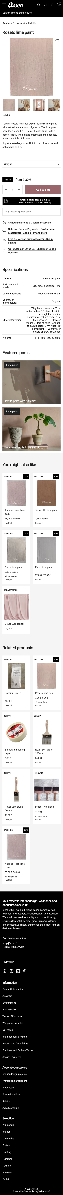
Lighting (7, 1152)
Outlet (5, 1179)
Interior (6, 1131)
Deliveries (7, 1029)
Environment (9, 1002)
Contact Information (13, 989)
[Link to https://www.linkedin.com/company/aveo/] (18, 971)
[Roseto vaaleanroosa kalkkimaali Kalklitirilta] (24, 105)
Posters (6, 1145)
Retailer (6, 1101)
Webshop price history (20, 211)
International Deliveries (14, 1036)
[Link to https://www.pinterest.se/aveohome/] (24, 971)
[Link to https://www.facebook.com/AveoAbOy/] (4, 971)
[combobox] (39, 164)
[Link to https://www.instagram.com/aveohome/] (11, 971)
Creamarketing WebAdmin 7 (37, 1191)
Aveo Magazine (10, 1107)
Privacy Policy (9, 1009)
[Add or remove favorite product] (57, 41)
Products (7, 23)
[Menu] (4, 5)
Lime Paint (8, 1138)
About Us (7, 995)
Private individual (11, 1094)
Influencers (8, 1087)
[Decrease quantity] (5, 189)
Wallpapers (8, 1124)
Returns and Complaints (15, 1043)
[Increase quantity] (19, 189)
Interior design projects (14, 1074)
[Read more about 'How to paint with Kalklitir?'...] (31, 382)
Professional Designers (14, 1080)
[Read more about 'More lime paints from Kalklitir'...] (31, 429)
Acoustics (7, 1172)
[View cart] (59, 5)
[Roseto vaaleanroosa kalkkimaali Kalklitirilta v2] (54, 105)
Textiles (6, 1165)
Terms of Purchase (12, 1016)
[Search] (38, 5)
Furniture (7, 1158)
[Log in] (52, 5)
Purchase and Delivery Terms (17, 1050)
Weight (8, 164)
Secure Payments (11, 1057)
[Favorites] (45, 5)
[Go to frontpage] (15, 5)
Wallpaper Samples (12, 1023)
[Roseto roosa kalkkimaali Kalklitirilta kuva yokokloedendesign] (39, 105)
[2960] (31, 67)
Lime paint (20, 23)
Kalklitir (32, 23)
